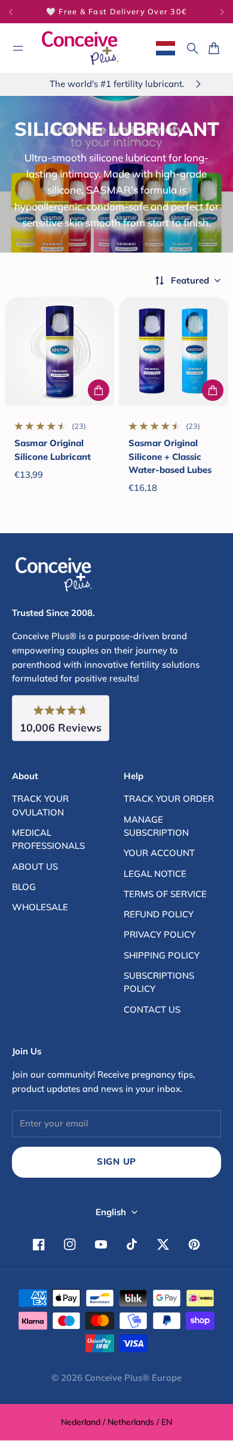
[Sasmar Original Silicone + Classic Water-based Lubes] (173, 351)
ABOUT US (35, 866)
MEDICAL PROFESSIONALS (48, 839)
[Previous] (21, 11)
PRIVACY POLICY (159, 934)
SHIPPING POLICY (162, 955)
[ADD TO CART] (98, 390)
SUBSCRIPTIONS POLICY (159, 982)
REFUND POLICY (159, 914)
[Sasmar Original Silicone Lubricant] (59, 351)
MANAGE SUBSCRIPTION (156, 826)
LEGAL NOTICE (155, 873)
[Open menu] (18, 48)
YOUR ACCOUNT (159, 852)
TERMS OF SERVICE (165, 894)
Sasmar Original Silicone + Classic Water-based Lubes (169, 456)
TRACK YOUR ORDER (169, 798)
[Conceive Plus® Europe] (80, 48)
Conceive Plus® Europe (133, 1377)
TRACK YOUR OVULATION (40, 805)
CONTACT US (152, 1009)
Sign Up (116, 1161)
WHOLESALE (40, 907)
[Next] (222, 11)
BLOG (24, 886)
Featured (190, 280)
